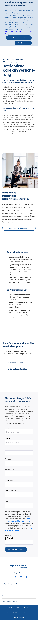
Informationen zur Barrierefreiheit (11, 612)
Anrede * (8, 438)
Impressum (12, 607)
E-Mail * (8, 501)
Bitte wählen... (13, 442)
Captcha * (8, 535)
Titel (6, 449)
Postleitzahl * (9, 480)
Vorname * (8, 459)
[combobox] (19, 431)
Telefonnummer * (11, 491)
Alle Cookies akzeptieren (18, 38)
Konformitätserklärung (29, 612)
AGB (18, 607)
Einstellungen (23, 43)
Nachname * (9, 470)
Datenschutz (25, 607)
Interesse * (8, 428)
